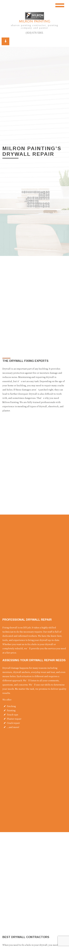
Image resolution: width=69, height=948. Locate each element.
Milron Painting (34, 21)
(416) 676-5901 (34, 32)
